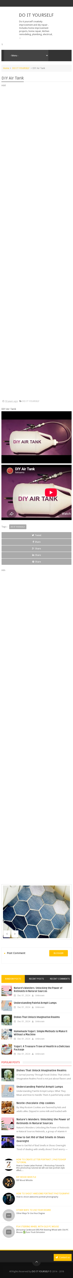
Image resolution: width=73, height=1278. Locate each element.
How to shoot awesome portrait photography (42, 1193)
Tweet (38, 535)
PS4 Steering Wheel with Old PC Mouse (37, 1226)
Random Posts (13, 979)
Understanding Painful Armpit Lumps (35, 1002)
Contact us (64, 1257)
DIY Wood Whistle (26, 1177)
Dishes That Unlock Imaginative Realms (37, 1017)
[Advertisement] (36, 243)
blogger (58, 953)
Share (38, 542)
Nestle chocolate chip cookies (35, 1103)
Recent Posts (36, 979)
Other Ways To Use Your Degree (33, 1210)
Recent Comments (60, 979)
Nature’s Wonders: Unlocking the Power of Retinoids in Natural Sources (38, 990)
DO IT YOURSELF (36, 15)
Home (6, 68)
